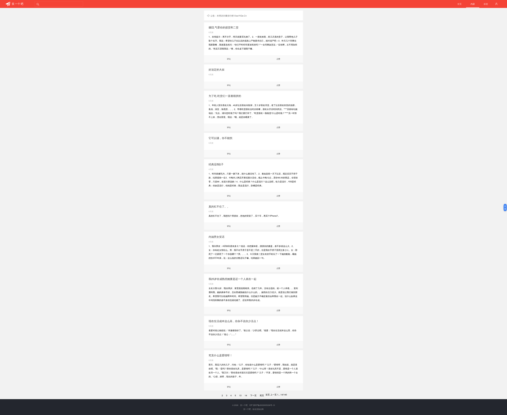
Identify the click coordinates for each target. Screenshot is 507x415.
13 (240, 395)
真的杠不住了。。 (219, 206)
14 (246, 395)
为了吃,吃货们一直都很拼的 (225, 96)
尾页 (262, 395)
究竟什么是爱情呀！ (220, 355)
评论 (229, 58)
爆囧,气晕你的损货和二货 (223, 27)
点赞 (278, 58)
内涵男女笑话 (216, 237)
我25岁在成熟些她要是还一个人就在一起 (232, 279)
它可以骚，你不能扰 (220, 138)
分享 (505, 207)
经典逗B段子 (216, 164)
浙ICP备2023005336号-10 (264, 405)
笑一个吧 (244, 405)
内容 (473, 3)
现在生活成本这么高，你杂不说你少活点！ (234, 321)
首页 (459, 3)
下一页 (253, 395)
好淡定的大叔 (216, 69)
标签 (486, 3)
